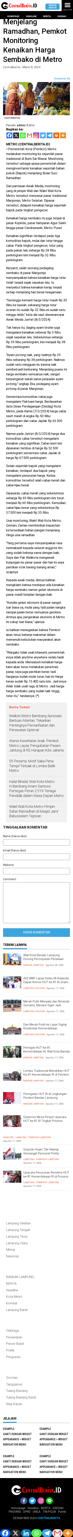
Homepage (13, 16)
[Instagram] (36, 135)
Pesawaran (14, 1337)
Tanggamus (14, 1384)
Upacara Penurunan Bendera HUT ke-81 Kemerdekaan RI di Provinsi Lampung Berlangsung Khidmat (46, 1176)
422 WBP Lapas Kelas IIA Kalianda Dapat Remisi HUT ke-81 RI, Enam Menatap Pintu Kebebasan (46, 982)
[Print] (56, 135)
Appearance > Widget (17, 1439)
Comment (9, 879)
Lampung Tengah (18, 1230)
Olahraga (12, 1331)
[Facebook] (9, 135)
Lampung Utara (17, 1243)
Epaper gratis (53, 6)
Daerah (61, 16)
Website (8, 865)
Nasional (12, 1256)
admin (21, 125)
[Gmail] (29, 135)
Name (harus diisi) (15, 836)
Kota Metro (14, 1297)
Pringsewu (13, 1357)
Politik (10, 1350)
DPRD (27, 1511)
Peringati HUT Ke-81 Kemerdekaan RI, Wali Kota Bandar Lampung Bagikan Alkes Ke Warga (46, 1051)
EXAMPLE (8, 1428)
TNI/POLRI (49, 1511)
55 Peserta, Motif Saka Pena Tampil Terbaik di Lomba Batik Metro (32, 766)
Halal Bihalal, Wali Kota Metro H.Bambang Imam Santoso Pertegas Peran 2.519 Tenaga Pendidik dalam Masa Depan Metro (36, 788)
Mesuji (10, 1250)
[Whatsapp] (23, 135)
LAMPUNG (21, 1137)
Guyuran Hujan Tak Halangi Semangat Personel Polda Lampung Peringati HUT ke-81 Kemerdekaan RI (43, 1155)
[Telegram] (50, 135)
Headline (31, 16)
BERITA (11, 1283)
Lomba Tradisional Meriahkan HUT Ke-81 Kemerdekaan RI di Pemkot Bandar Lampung (46, 1074)
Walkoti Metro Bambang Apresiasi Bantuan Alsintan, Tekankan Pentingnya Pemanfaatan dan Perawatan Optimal (35, 723)
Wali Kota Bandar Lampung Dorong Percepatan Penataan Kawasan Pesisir (43, 959)
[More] (63, 135)
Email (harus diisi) (14, 850)
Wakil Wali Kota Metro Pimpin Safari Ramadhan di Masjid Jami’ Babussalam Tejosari (34, 811)
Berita (47, 16)
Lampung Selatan (34, 988)
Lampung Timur (17, 1236)
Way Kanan (14, 1404)
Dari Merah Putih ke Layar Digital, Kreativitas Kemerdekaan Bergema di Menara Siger (45, 1028)
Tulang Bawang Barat (21, 1397)
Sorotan (12, 1378)
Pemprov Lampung (39, 1137)
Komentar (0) (62, 78)
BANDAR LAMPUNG (33, 965)
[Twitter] (43, 135)
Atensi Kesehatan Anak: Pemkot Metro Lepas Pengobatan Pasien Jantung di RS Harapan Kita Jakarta (36, 745)
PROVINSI (15, 1511)
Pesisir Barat (15, 1344)
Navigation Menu (14, 1444)
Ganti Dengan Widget (17, 1434)
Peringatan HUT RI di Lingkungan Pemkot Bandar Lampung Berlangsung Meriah (45, 1098)
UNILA (36, 1511)
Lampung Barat (17, 1310)
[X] (16, 135)
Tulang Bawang (17, 1391)
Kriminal (11, 1303)
